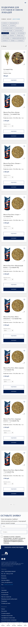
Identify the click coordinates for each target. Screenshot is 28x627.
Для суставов (16, 19)
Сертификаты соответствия (8, 617)
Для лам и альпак (18, 30)
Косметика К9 (5, 40)
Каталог (9, 19)
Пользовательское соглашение (8, 620)
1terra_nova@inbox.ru (6, 582)
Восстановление (21, 33)
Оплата (3, 609)
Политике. (6, 543)
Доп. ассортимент (5, 38)
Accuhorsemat (20, 40)
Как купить (4, 611)
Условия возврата (5, 613)
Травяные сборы (20, 35)
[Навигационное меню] (25, 2)
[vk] (2, 559)
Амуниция (13, 40)
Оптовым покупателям (7, 615)
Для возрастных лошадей (7, 30)
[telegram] (4, 559)
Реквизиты (4, 578)
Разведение (13, 33)
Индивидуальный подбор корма (18, 38)
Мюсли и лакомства (6, 596)
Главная (3, 19)
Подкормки (12, 35)
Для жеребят (12, 25)
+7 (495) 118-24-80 (8, 584)
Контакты (3, 575)
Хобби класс (4, 25)
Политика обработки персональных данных (12, 622)
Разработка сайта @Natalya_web (7, 566)
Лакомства (4, 35)
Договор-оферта (5, 580)
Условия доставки (5, 603)
